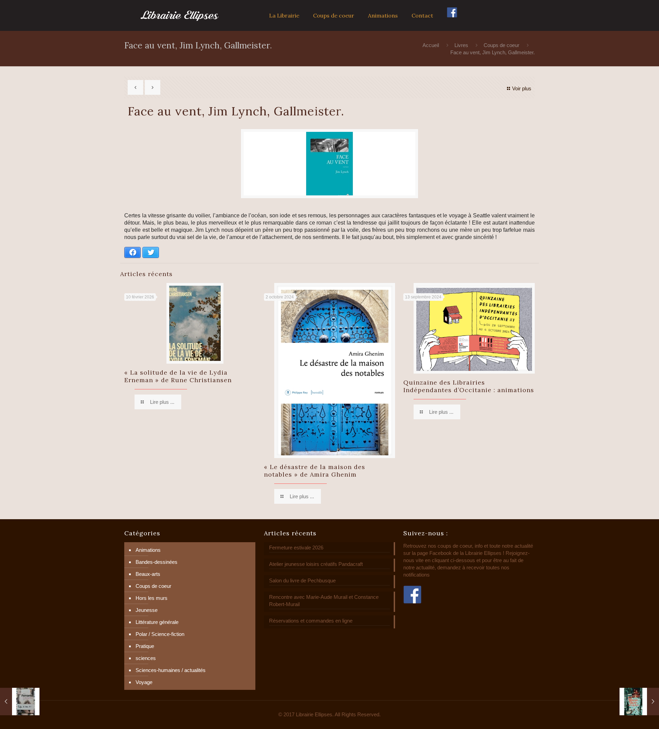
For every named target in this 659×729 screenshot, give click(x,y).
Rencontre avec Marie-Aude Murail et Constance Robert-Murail (324, 600)
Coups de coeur (501, 45)
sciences (146, 658)
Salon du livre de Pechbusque (302, 580)
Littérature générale (157, 622)
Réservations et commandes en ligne (310, 621)
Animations (148, 550)
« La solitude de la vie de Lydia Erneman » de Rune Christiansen (178, 376)
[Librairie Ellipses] (179, 15)
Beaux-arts (148, 574)
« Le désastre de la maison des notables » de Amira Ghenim (314, 470)
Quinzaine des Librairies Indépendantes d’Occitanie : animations (468, 386)
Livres (461, 45)
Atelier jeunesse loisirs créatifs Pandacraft (316, 564)
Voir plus (521, 88)
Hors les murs (151, 598)
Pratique (145, 646)
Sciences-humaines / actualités (171, 670)
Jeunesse (147, 610)
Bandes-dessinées (156, 562)
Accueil (431, 45)
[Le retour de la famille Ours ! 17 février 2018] (639, 701)
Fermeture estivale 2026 (296, 547)
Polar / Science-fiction (160, 634)
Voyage (144, 682)
